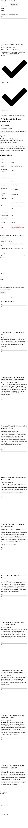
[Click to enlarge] (3, 41)
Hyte (2, 45)
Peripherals (3, 337)
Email (1, 279)
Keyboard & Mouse (11, 337)
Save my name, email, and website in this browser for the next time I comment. (12, 288)
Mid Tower (10, 482)
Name (1, 273)
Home (2, 14)
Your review (3, 257)
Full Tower (10, 675)
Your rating (3, 253)
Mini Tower (15, 14)
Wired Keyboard (17, 529)
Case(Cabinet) (8, 14)
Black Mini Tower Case (9, 52)
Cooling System (4, 431)
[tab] (4, 115)
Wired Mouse (19, 337)
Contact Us (14, 4)
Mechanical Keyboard (15, 382)
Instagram (23, 235)
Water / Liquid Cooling (14, 431)
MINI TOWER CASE (14, 53)
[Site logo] (8, 0)
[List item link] (13, 809)
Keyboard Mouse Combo (7, 529)
